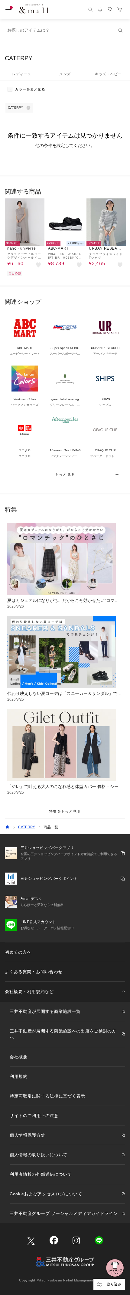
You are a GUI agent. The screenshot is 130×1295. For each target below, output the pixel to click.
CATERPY (26, 827)
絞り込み (114, 1284)
